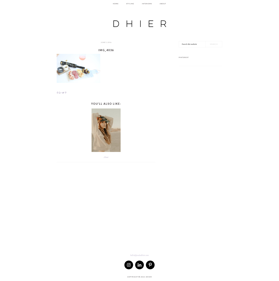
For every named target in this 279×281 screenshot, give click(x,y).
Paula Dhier (139, 21)
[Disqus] (106, 207)
